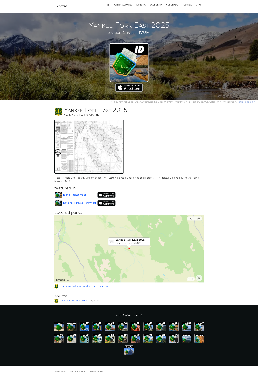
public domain (247, 102)
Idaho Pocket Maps (74, 194)
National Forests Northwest (79, 202)
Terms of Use (96, 371)
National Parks (123, 5)
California (156, 5)
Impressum (60, 371)
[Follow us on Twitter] (108, 5)
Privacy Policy (77, 371)
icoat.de (61, 6)
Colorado (172, 5)
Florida (187, 5)
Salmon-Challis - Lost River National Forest (85, 286)
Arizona (141, 5)
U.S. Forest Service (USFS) (73, 300)
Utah (199, 5)
